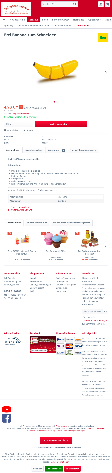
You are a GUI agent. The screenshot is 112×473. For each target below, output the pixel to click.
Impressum (61, 291)
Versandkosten (61, 426)
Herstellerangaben (33, 150)
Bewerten (30, 130)
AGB (32, 291)
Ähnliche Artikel (13, 222)
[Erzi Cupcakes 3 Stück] (56, 238)
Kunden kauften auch (37, 222)
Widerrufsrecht (37, 288)
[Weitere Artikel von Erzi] (103, 37)
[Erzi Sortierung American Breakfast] (89, 238)
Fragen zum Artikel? (19, 207)
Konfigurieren (72, 468)
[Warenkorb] (107, 4)
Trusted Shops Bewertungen (83, 150)
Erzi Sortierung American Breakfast (89, 252)
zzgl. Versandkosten (21, 113)
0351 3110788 (12, 291)
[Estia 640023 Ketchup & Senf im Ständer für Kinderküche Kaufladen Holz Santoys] (22, 238)
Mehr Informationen (60, 462)
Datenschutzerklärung (46, 431)
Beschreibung (12, 150)
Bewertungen (56, 150)
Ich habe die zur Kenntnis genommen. (94, 320)
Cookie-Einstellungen (65, 278)
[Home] (4, 19)
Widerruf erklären (57, 440)
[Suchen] (75, 4)
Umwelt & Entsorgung (66, 284)
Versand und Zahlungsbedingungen (40, 283)
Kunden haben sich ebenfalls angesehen (71, 222)
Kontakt (33, 278)
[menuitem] (59, 4)
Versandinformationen (95, 428)
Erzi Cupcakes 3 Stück (56, 251)
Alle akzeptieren (54, 468)
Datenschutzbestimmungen (94, 320)
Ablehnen (37, 468)
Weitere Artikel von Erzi (21, 209)
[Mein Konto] (101, 4)
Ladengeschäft (62, 281)
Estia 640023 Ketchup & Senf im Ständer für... (22, 252)
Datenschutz (61, 288)
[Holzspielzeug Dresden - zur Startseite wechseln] (16, 9)
